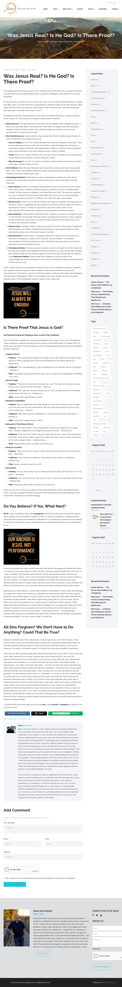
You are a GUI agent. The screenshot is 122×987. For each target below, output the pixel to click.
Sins (92, 222)
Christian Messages (98, 92)
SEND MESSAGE (102, 966)
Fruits (93, 135)
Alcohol (94, 80)
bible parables (105, 336)
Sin (105, 416)
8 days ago (94, 510)
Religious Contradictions (100, 203)
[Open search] (99, 2)
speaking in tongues (99, 424)
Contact (115, 9)
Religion (94, 197)
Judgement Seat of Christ (101, 378)
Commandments (97, 110)
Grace (102, 359)
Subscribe (102, 9)
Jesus (29, 719)
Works (93, 265)
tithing (95, 435)
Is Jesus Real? (22, 719)
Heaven (80, 9)
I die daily (104, 366)
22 (109, 470)
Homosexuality (97, 148)
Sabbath (94, 209)
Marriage (96, 389)
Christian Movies (97, 98)
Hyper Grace (96, 154)
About (90, 9)
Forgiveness (95, 129)
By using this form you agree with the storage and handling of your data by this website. (41, 878)
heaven (95, 363)
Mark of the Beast (99, 385)
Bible (46, 41)
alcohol (96, 332)
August (98, 445)
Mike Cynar (27, 725)
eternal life (97, 351)
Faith (107, 351)
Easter (105, 347)
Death (93, 123)
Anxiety (106, 332)
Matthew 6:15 (97, 393)
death (107, 344)
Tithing (93, 247)
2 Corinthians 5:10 (99, 328)
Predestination (96, 185)
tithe (104, 431)
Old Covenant (98, 401)
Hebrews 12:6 (107, 363)
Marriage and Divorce (99, 166)
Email (47, 839)
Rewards (106, 412)
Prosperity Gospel (98, 191)
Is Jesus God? (12, 719)
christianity (97, 340)
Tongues (94, 253)
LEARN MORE (41, 953)
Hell (92, 141)
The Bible (94, 228)
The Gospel (107, 427)
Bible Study (67, 9)
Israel (93, 160)
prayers (95, 405)
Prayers (94, 179)
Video (55, 9)
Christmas (95, 104)
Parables (94, 172)
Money (109, 393)
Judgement (104, 374)
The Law (94, 240)
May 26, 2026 (105, 528)
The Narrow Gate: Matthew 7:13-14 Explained (102, 285)
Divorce (96, 347)
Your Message (9, 823)
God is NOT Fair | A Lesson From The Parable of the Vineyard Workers (106, 520)
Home (45, 9)
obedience (96, 397)
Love (94, 382)
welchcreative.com (108, 982)
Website (7, 852)
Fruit (107, 355)
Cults (93, 117)
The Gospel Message (99, 234)
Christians (96, 344)
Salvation (94, 216)
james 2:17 (105, 370)
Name (6, 839)
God (94, 359)
